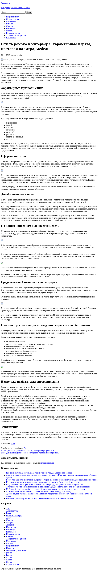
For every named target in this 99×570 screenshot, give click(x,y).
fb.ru (13, 444)
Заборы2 (10, 525)
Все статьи (11, 38)
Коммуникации (13, 33)
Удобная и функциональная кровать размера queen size (27, 450)
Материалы (11, 21)
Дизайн (9, 26)
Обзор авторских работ (16, 550)
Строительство (12, 19)
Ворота (9, 513)
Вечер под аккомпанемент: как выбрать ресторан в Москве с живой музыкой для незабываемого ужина (51, 480)
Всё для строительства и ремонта (15, 7)
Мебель (9, 31)
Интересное (11, 527)
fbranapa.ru (5, 3)
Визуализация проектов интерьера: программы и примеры (30, 453)
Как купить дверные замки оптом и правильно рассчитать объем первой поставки (42, 482)
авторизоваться (47, 463)
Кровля (9, 536)
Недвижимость (12, 17)
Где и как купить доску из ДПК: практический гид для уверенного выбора (39, 473)
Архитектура (12, 511)
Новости (10, 548)
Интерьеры (11, 28)
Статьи (9, 557)
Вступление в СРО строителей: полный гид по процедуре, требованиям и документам (44, 484)
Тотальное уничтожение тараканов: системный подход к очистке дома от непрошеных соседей (48, 487)
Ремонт (9, 24)
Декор (8, 518)
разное (9, 553)
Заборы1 (10, 522)
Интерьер (10, 529)
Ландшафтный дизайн (16, 35)
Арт (25, 448)
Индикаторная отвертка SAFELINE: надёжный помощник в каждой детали (39, 498)
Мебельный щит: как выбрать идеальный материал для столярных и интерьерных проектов (46, 489)
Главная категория (14, 515)
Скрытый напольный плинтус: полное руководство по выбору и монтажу (38, 491)
